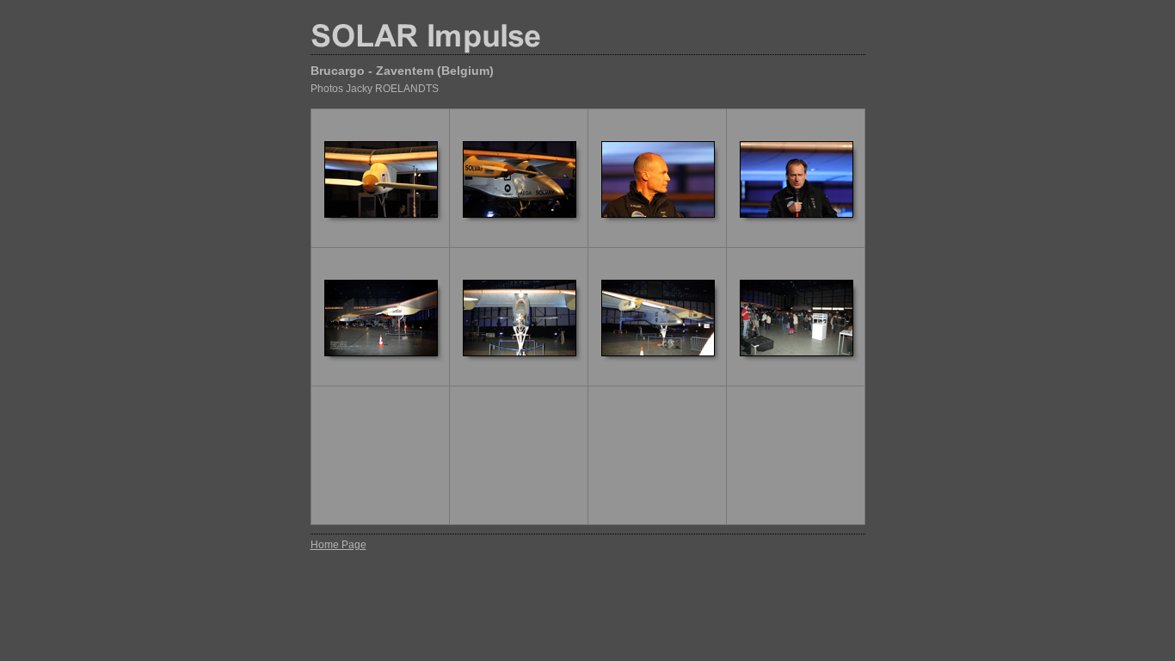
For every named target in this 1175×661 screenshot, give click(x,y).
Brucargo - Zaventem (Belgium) (402, 70)
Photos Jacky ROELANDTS (375, 89)
